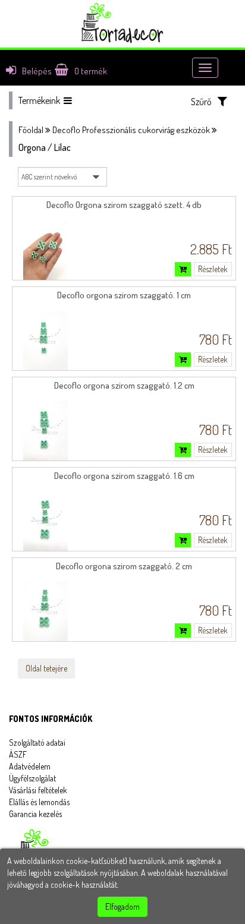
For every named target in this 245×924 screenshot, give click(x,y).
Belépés (37, 71)
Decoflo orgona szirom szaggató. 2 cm (124, 566)
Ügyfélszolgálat (32, 778)
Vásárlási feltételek (38, 790)
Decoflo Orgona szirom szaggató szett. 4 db (124, 204)
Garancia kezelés (35, 814)
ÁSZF (18, 754)
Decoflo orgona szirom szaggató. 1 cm (124, 295)
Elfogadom (122, 906)
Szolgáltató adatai (37, 742)
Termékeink (39, 100)
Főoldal (30, 129)
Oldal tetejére (46, 668)
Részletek (213, 269)
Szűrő (201, 102)
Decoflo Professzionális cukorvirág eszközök (131, 129)
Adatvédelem (30, 766)
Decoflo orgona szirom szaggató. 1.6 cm (124, 475)
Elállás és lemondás (39, 802)
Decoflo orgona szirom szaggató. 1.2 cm (124, 385)
